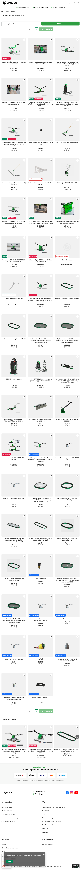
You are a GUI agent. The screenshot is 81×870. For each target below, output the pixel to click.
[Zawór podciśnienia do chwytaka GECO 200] (40, 129)
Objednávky (7, 802)
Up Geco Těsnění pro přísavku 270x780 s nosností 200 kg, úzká (40, 539)
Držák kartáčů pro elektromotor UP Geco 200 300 (40, 183)
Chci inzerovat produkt (8, 814)
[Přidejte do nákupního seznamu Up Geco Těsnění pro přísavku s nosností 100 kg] (77, 516)
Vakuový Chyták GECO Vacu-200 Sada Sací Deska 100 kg (13, 103)
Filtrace (60, 23)
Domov (7, 11)
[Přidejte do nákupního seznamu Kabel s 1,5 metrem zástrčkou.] (24, 636)
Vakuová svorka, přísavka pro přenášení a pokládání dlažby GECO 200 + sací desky (14, 144)
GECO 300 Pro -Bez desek (14, 379)
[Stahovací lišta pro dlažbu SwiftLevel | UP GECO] (13, 169)
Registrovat (45, 811)
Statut (3, 851)
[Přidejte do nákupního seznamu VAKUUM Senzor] (51, 556)
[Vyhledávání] (69, 3)
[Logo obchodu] (9, 3)
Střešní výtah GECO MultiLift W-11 (67, 183)
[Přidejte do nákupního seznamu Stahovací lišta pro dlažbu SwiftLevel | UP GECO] (24, 160)
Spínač (40, 659)
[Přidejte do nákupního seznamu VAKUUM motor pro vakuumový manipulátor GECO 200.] (77, 636)
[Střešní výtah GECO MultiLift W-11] (67, 169)
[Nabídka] (79, 3)
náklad (3, 844)
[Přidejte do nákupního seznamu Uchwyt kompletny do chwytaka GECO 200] (77, 435)
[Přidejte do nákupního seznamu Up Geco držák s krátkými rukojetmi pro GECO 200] (77, 397)
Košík (43, 814)
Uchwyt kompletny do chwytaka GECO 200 (67, 458)
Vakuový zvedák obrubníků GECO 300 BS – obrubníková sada (67, 222)
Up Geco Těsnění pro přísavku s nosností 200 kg (14, 579)
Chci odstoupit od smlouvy (9, 818)
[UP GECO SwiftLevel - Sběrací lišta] (67, 129)
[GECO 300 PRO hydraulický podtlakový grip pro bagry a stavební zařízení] (40, 366)
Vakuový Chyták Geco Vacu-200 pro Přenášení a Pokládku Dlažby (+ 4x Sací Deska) (67, 63)
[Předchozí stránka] (29, 29)
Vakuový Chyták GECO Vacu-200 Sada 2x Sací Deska (40, 63)
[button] (77, 737)
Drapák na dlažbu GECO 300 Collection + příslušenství (14, 63)
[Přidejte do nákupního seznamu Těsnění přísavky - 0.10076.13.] (51, 675)
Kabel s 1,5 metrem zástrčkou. (14, 659)
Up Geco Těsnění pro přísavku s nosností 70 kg (67, 499)
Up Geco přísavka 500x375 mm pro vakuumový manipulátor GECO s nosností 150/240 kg (40, 340)
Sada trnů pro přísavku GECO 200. (13, 498)
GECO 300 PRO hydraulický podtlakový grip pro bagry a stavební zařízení (41, 379)
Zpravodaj (45, 832)
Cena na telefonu (67, 264)
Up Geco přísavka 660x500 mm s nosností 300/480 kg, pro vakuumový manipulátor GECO (67, 340)
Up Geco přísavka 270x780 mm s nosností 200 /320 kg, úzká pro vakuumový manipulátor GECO (14, 540)
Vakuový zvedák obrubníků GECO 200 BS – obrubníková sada (13, 260)
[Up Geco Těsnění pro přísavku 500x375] (13, 325)
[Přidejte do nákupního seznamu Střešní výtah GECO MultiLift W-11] (77, 160)
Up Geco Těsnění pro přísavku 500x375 (14, 339)
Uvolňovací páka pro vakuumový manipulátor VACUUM (40, 619)
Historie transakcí (47, 825)
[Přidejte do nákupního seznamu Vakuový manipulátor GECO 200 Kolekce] (24, 435)
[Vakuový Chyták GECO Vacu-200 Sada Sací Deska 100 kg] (13, 89)
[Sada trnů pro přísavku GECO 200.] (13, 485)
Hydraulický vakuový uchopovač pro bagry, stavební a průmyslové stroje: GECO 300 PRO (67, 104)
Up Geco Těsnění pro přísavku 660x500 (67, 298)
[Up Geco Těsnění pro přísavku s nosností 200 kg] (13, 565)
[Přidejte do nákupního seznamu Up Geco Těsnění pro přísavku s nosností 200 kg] (24, 556)
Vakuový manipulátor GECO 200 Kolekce (14, 458)
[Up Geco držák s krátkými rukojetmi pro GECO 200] (67, 406)
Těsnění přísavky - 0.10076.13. (40, 697)
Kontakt (3, 825)
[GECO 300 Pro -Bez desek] (13, 366)
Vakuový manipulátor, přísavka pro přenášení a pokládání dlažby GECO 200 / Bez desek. (40, 459)
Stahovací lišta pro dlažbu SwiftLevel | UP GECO (14, 183)
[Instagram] (71, 792)
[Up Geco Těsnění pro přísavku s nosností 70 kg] (67, 485)
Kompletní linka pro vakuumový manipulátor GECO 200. (14, 698)
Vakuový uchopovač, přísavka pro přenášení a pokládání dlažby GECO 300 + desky (40, 104)
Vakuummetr (67, 619)
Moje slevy (45, 828)
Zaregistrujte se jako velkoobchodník (53, 807)
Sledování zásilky (6, 811)
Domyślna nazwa (67, 260)
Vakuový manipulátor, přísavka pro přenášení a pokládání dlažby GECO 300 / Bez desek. (40, 300)
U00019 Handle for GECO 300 (14, 298)
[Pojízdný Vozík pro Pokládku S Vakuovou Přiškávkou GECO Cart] (13, 406)
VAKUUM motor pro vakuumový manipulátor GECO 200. (67, 660)
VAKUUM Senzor (40, 578)
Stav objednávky (6, 807)
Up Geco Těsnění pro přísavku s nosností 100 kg (67, 539)
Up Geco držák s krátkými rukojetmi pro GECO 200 (67, 420)
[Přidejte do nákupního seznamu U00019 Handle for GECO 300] (24, 276)
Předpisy (5, 840)
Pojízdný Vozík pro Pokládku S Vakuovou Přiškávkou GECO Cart (14, 420)
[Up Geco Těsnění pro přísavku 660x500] (67, 285)
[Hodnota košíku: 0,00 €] (74, 3)
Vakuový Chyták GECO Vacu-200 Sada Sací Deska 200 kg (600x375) (13, 222)
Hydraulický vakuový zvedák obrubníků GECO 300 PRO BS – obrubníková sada (41, 222)
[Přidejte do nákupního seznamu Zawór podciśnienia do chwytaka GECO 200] (51, 120)
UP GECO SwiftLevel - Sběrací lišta (67, 142)
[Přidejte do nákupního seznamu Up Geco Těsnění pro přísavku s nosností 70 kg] (77, 476)
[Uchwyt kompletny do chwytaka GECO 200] (67, 444)
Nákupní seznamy (47, 818)
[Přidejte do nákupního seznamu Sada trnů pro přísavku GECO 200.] (24, 476)
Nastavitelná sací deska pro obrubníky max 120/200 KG (40, 420)
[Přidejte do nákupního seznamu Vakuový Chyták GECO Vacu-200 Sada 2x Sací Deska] (51, 39)
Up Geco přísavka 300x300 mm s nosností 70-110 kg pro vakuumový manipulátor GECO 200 (40, 499)
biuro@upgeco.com (41, 7)
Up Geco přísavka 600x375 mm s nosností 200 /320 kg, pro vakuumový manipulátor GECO (67, 580)
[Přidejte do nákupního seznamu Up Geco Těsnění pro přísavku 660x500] (77, 276)
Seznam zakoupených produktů (51, 821)
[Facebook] (67, 792)
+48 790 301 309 (23, 7)
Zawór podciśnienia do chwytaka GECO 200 (40, 143)
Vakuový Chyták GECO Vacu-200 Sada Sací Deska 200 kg (40, 260)
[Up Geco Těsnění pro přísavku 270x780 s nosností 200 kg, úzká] (40, 525)
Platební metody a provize (9, 848)
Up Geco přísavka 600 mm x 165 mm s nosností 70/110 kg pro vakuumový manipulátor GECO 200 (67, 380)
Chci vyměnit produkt (8, 821)
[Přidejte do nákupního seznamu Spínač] (51, 636)
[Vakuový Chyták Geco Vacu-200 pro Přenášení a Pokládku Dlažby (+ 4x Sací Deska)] (67, 49)
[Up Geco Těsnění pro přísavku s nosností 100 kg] (67, 525)
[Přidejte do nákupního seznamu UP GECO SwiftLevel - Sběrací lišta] (77, 120)
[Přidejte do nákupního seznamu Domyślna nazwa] (77, 237)
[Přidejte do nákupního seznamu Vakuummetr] (77, 596)
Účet (44, 802)
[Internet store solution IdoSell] (76, 866)
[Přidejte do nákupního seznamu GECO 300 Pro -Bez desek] (24, 356)
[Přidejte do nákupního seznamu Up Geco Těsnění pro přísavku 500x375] (24, 316)
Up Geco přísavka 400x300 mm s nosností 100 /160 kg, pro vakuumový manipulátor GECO (13, 620)
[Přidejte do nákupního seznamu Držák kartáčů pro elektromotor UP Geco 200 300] (51, 160)
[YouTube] (76, 792)
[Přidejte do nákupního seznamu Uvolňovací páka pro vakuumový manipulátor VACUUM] (51, 596)
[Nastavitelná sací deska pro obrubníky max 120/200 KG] (40, 406)
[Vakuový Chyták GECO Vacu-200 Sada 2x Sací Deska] (40, 49)
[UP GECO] (9, 792)
